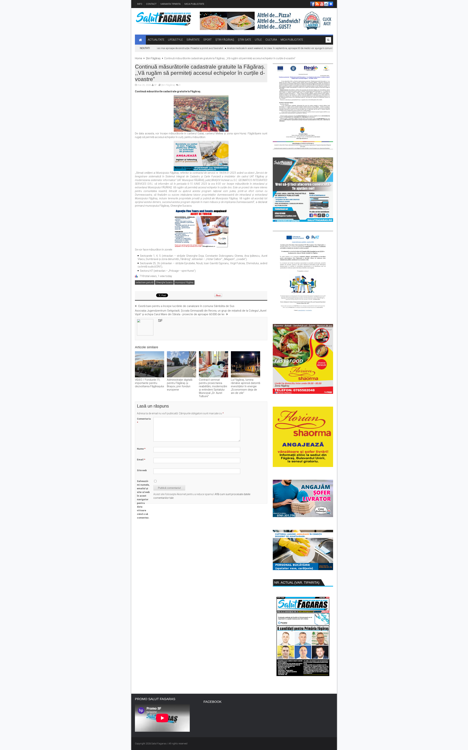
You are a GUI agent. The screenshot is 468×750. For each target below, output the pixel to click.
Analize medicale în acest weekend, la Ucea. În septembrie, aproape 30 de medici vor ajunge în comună (266, 48)
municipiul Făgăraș (184, 282)
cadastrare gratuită (145, 282)
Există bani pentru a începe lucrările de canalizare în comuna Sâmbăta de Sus (186, 306)
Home (138, 58)
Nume (141, 448)
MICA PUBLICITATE (194, 4)
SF (155, 85)
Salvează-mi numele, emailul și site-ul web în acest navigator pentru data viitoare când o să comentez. (143, 499)
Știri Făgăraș (153, 58)
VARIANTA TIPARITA (170, 4)
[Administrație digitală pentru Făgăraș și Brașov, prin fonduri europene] (181, 364)
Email (141, 459)
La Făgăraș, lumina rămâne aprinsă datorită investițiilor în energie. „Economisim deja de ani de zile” (245, 386)
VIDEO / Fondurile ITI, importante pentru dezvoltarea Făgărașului (149, 383)
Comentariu (144, 420)
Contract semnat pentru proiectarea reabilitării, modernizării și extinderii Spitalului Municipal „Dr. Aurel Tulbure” (213, 388)
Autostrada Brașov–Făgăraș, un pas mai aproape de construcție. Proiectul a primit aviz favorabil (158, 48)
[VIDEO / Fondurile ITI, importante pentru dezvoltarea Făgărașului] (149, 364)
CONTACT (151, 4)
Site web (142, 470)
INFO (139, 4)
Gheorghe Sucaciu (164, 282)
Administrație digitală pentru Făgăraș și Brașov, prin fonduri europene (179, 384)
